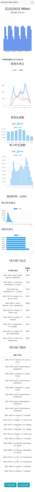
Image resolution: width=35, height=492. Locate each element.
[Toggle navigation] (32, 2)
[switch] (17, 124)
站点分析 (24, 485)
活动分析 (11, 485)
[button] (14, 70)
